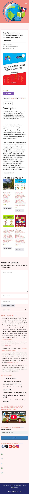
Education (12, 98)
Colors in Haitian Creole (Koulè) (12, 387)
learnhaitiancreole (12, 47)
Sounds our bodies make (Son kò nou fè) (15, 392)
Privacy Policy (14, 487)
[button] (23, 55)
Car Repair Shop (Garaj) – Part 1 (12, 384)
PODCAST (7, 346)
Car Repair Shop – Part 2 (10, 378)
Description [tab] (8, 103)
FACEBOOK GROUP (12, 362)
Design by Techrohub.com (14, 491)
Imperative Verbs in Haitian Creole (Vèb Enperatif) (15, 400)
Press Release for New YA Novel (12, 381)
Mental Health (7, 390)
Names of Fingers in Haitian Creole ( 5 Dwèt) (14, 396)
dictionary (22, 98)
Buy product (8, 93)
